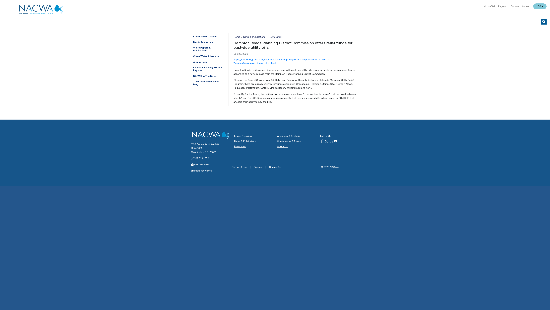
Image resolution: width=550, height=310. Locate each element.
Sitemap (258, 167)
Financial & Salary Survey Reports (207, 69)
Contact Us (275, 167)
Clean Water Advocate (206, 56)
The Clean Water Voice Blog (206, 83)
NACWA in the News (205, 76)
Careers (515, 6)
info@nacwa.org (203, 170)
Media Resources (203, 42)
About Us (282, 146)
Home (41, 10)
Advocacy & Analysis (288, 136)
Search (544, 22)
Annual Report (201, 62)
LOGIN (540, 6)
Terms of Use (239, 167)
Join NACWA (489, 6)
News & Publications (254, 36)
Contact (526, 6)
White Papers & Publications (202, 49)
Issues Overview (243, 136)
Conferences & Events (289, 141)
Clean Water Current (205, 36)
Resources (240, 146)
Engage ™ (503, 6)
